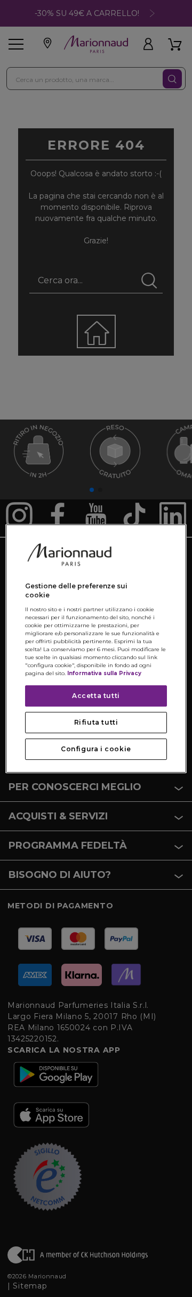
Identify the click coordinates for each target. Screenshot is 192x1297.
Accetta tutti (96, 696)
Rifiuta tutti (96, 722)
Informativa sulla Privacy (104, 673)
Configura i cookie (96, 749)
